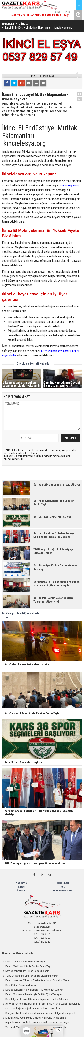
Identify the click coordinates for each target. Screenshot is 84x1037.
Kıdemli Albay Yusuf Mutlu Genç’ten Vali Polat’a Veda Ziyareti (36, 1017)
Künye (21, 886)
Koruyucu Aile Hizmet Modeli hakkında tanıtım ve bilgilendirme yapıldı (40, 1013)
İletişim (21, 890)
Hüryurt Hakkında (62, 890)
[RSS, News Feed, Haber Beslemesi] (42, 875)
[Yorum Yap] (43, 83)
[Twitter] (14, 83)
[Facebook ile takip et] (34, 875)
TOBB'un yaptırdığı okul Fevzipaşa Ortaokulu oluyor (31, 975)
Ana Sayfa (21, 882)
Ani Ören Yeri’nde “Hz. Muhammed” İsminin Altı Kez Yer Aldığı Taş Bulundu (42, 1003)
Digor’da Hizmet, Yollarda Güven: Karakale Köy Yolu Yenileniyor (37, 1022)
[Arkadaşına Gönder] (29, 83)
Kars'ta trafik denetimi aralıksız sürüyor (25, 961)
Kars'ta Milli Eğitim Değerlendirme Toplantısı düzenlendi (33, 1008)
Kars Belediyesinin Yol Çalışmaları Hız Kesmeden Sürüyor (34, 989)
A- (79, 99)
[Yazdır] (36, 83)
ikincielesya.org (69, 185)
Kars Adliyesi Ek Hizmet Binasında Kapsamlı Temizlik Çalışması (36, 999)
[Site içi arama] (50, 875)
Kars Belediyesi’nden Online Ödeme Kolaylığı (27, 971)
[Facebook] (7, 83)
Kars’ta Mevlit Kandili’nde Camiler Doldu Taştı (28, 966)
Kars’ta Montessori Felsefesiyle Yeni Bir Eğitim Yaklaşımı (33, 994)
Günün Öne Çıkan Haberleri (18, 953)
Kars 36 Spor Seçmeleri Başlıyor (21, 985)
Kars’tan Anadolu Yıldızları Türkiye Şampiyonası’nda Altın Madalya (38, 980)
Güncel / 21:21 (50, 16)
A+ (80, 94)
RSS (63, 886)
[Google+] (21, 83)
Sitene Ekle (62, 882)
